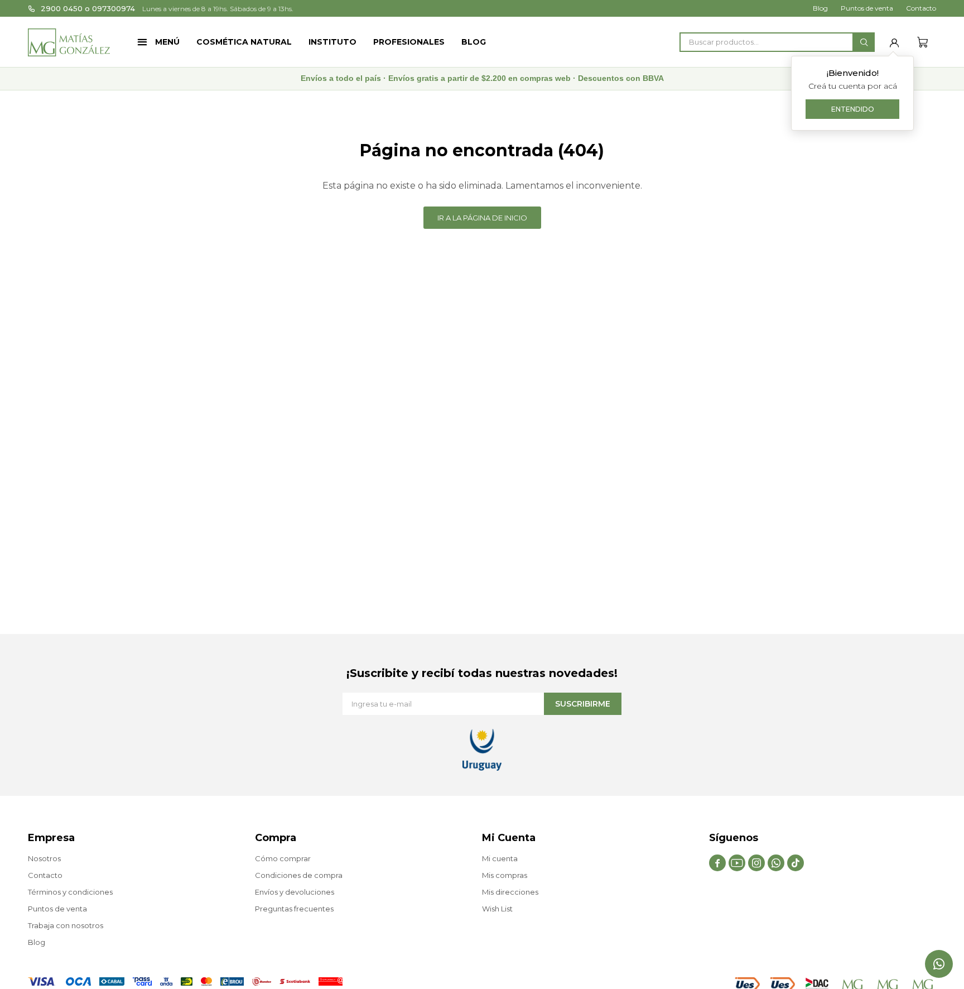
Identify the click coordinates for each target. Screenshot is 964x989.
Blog (473, 42)
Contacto (921, 8)
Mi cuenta (500, 858)
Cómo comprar (283, 858)
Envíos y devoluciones (294, 891)
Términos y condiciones (70, 891)
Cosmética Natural (244, 42)
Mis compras (504, 875)
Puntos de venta (867, 8)
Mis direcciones (510, 891)
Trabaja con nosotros (65, 925)
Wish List (497, 908)
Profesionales (409, 42)
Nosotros (44, 858)
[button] (863, 42)
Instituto (332, 42)
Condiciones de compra (299, 875)
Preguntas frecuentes (294, 908)
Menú (167, 42)
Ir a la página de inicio (482, 217)
